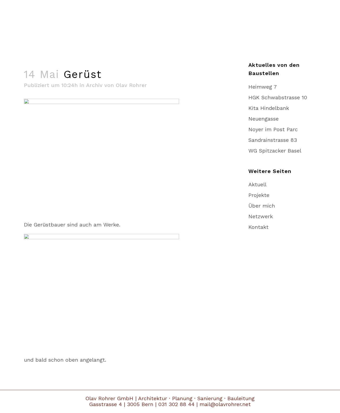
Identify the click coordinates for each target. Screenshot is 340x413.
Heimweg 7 (262, 87)
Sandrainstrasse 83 (272, 140)
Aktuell (257, 184)
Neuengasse (263, 118)
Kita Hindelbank (268, 108)
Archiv (94, 85)
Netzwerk (260, 216)
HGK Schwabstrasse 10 (277, 97)
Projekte (258, 195)
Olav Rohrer (131, 85)
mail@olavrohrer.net (225, 404)
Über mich (261, 206)
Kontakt (258, 227)
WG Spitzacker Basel (274, 150)
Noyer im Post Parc (273, 129)
